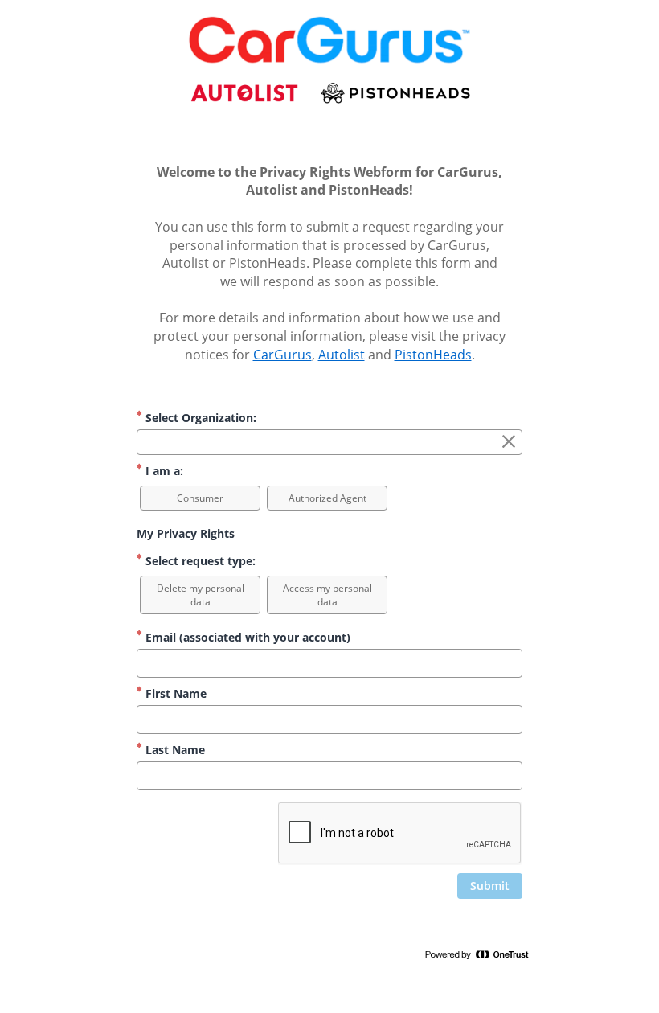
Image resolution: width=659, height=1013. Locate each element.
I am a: (162, 470)
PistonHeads (433, 354)
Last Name (173, 749)
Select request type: (199, 560)
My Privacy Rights (186, 533)
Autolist (341, 354)
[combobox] (329, 442)
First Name (174, 693)
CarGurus (282, 354)
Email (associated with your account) (246, 637)
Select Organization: (199, 417)
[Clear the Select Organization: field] (508, 442)
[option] (200, 498)
